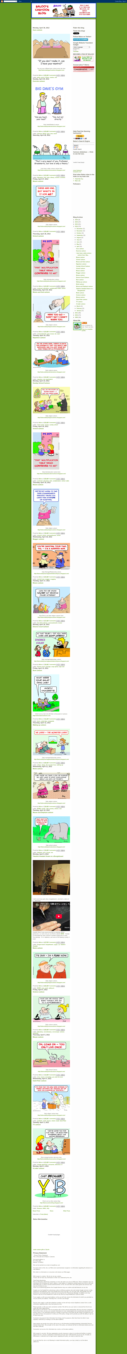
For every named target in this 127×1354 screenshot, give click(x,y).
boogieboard (49, 944)
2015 (76, 219)
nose (42, 988)
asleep (39, 765)
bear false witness (42, 623)
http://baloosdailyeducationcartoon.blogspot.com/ (51, 281)
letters (44, 1208)
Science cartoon (38, 992)
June (78, 242)
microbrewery (48, 1032)
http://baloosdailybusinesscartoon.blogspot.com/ (51, 1159)
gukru (38, 77)
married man (40, 579)
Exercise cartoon (39, 81)
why (48, 1208)
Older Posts (66, 1211)
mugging (53, 579)
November (80, 231)
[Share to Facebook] (62, 75)
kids (51, 481)
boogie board (41, 944)
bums (38, 721)
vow (60, 808)
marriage (48, 666)
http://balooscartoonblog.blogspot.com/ (51, 1203)
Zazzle (47, 1249)
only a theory (50, 177)
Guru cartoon (37, 30)
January (79, 310)
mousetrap (48, 1077)
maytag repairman (42, 1164)
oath (47, 808)
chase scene (40, 424)
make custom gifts (38, 1249)
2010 (76, 315)
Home (51, 1211)
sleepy (43, 765)
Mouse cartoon (38, 1037)
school (63, 288)
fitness (44, 133)
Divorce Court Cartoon (41, 626)
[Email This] (57, 75)
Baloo (40, 75)
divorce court (41, 666)
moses (52, 334)
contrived (39, 288)
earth (44, 1121)
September (80, 235)
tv (61, 1164)
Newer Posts (36, 1211)
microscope (55, 1032)
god (48, 334)
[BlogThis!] (59, 75)
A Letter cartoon (38, 1168)
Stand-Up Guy (79, 179)
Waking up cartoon (39, 725)
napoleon (39, 379)
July (78, 239)
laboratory (40, 177)
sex (52, 852)
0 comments (52, 75)
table (67, 481)
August (79, 237)
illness (47, 77)
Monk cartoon (38, 769)
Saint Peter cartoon (39, 1081)
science (57, 177)
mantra (52, 77)
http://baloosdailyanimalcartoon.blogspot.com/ (51, 847)
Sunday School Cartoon (41, 383)
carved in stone (41, 535)
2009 (76, 317)
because (39, 1208)
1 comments (52, 1118)
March (79, 306)
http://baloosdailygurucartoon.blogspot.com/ (51, 70)
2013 (76, 224)
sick (56, 77)
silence (56, 808)
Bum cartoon (37, 670)
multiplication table (55, 288)
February (79, 308)
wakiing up (60, 765)
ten (55, 334)
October (79, 233)
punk (46, 988)
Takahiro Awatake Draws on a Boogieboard (48, 856)
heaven (49, 1121)
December (80, 228)
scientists (35, 1033)
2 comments (52, 664)
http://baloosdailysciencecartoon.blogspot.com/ (51, 170)
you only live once (57, 1077)
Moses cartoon (38, 181)
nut (44, 379)
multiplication (57, 481)
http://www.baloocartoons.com (41, 715)
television (58, 1164)
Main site (77, 180)
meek (57, 1121)
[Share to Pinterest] (64, 75)
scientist (62, 177)
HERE (62, 934)
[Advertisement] (63, 23)
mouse (48, 852)
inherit (53, 1121)
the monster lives (51, 765)
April (78, 246)
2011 (76, 313)
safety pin (51, 988)
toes (51, 133)
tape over (61, 666)
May (78, 244)
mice (44, 852)
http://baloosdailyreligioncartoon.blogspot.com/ (51, 226)
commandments (41, 334)
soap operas (54, 666)
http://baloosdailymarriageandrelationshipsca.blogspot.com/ (51, 573)
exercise (39, 133)
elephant (39, 852)
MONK (39, 808)
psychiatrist (49, 379)
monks (43, 808)
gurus (43, 77)
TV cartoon (37, 1124)
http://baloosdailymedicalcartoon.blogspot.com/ (51, 126)
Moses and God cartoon (41, 292)
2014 (76, 222)
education (46, 288)
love (45, 177)
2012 (76, 226)
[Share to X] (60, 75)
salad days (44, 721)
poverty (51, 808)
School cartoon (38, 236)
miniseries (51, 1164)
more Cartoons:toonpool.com (77, 171)
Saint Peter (63, 1121)
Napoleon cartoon (39, 337)
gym (48, 133)
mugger (47, 579)
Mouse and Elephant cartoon (43, 812)
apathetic (39, 1121)
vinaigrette (51, 721)
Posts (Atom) (44, 1214)
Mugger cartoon (38, 539)
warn (58, 334)
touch (55, 133)
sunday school (53, 424)
